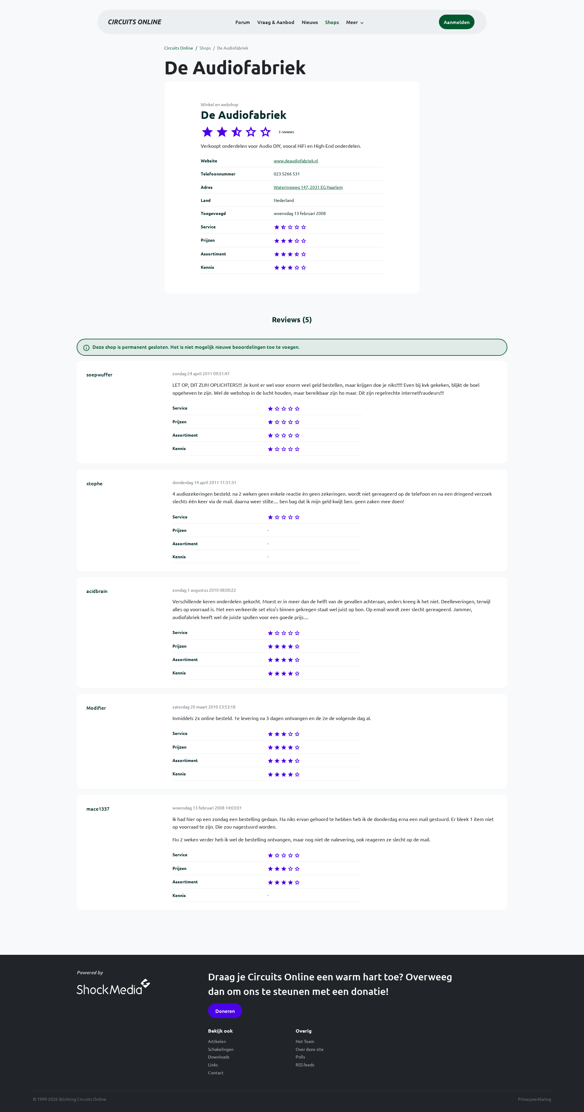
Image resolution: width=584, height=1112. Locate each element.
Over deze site (310, 1049)
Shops (332, 22)
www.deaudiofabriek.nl (296, 160)
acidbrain (96, 590)
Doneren (225, 1010)
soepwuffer (99, 374)
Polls (300, 1056)
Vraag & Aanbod (275, 22)
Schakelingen (221, 1049)
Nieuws (310, 22)
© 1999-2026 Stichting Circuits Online (69, 1099)
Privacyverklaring (534, 1099)
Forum (242, 22)
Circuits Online (178, 47)
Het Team (305, 1041)
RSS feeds (305, 1064)
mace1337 (97, 808)
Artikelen (217, 1041)
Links (213, 1064)
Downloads (218, 1056)
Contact (216, 1072)
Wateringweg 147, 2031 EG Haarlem (308, 187)
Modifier (96, 707)
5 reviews (286, 131)
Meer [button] (352, 22)
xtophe (94, 483)
